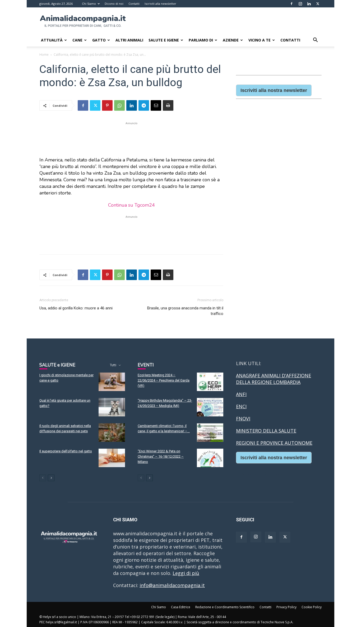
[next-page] (51, 478)
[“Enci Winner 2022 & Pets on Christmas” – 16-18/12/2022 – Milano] (210, 458)
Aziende (231, 40)
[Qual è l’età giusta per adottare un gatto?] (112, 407)
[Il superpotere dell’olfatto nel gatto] (112, 458)
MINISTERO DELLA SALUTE (266, 431)
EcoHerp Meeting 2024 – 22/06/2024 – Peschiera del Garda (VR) (163, 380)
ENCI (241, 406)
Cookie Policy (312, 607)
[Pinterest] (107, 105)
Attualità (52, 40)
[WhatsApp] (119, 105)
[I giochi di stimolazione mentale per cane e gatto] (112, 382)
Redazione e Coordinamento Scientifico (224, 607)
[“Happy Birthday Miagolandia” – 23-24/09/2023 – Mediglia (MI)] (210, 407)
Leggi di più (186, 573)
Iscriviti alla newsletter (160, 4)
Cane (77, 40)
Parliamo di (201, 40)
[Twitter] (318, 3)
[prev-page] (42, 478)
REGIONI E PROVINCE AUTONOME (274, 443)
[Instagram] (300, 3)
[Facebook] (291, 3)
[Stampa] (168, 105)
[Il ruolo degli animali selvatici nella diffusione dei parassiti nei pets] (112, 432)
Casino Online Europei (261, 473)
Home (44, 54)
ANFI (241, 394)
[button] (315, 40)
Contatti (134, 4)
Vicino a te (259, 40)
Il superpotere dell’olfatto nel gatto (65, 451)
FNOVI (243, 418)
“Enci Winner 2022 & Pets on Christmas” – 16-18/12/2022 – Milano (161, 456)
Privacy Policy (286, 607)
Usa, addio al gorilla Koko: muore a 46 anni (76, 308)
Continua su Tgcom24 (131, 205)
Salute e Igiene (164, 40)
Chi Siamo (89, 4)
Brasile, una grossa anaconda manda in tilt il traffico (185, 311)
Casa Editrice (180, 607)
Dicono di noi (114, 4)
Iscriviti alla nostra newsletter (273, 90)
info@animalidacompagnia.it (172, 585)
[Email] (156, 105)
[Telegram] (143, 105)
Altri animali (129, 40)
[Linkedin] (309, 3)
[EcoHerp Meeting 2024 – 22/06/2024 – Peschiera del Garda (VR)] (210, 382)
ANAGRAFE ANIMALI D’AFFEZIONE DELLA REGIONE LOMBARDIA (273, 378)
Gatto (99, 40)
